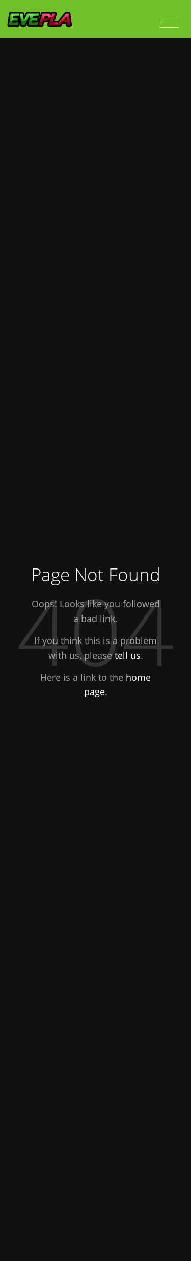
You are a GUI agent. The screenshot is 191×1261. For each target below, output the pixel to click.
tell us (128, 655)
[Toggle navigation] (169, 22)
